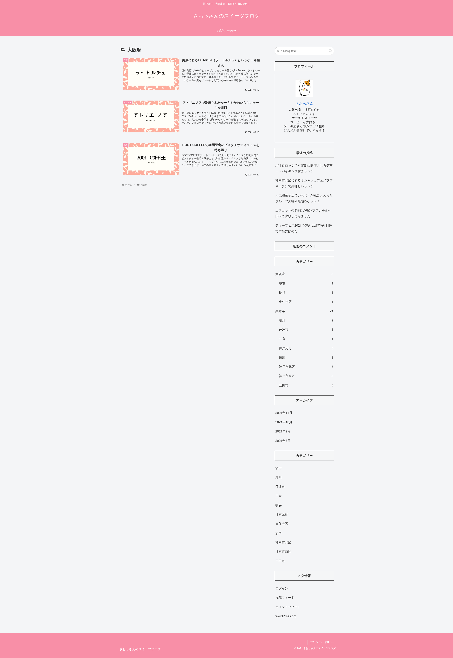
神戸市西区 (306, 375)
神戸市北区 (306, 366)
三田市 (306, 385)
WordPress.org (285, 616)
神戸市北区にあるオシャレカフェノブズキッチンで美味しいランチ (304, 183)
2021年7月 (283, 440)
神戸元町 (306, 348)
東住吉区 (306, 301)
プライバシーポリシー (321, 642)
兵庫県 (304, 311)
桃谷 (306, 292)
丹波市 (306, 329)
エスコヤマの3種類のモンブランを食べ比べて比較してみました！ (303, 213)
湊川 (306, 320)
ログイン (281, 588)
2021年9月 (283, 431)
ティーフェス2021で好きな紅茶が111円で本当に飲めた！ (303, 228)
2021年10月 (283, 421)
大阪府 (304, 273)
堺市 (306, 283)
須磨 (306, 357)
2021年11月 (283, 412)
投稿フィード (284, 597)
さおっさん (304, 103)
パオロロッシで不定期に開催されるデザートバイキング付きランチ (304, 168)
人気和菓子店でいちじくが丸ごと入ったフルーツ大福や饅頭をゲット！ (304, 198)
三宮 (306, 338)
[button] (330, 51)
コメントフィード (288, 606)
